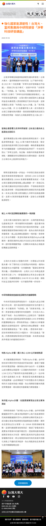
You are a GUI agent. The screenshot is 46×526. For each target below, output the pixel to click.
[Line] (8, 497)
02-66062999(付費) (8, 508)
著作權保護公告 (35, 519)
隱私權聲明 (17, 519)
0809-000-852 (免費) (9, 506)
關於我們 (8, 519)
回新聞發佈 (23, 483)
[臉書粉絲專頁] (4, 497)
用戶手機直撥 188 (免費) (10, 504)
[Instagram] (19, 497)
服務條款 (25, 519)
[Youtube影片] (14, 497)
